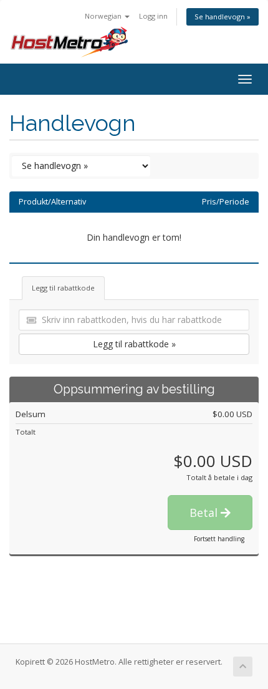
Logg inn (153, 16)
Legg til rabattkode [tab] (63, 287)
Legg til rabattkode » (134, 344)
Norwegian (104, 16)
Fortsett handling (219, 538)
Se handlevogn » (222, 16)
